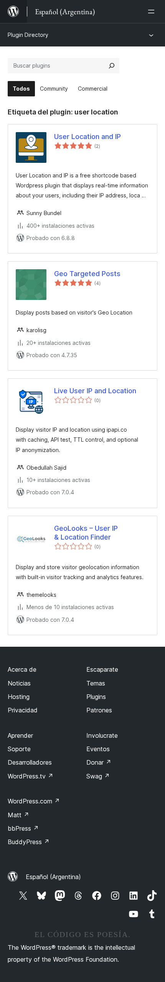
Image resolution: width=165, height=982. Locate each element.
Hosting (19, 696)
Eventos (98, 749)
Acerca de (22, 669)
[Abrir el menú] (152, 11)
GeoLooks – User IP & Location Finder (86, 532)
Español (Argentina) (53, 877)
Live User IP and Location (95, 391)
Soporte (19, 749)
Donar (98, 762)
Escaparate (102, 669)
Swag (98, 776)
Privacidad (23, 710)
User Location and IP (87, 136)
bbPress (23, 828)
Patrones (99, 710)
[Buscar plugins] (111, 65)
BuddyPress (29, 842)
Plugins (96, 696)
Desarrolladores (30, 762)
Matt (18, 815)
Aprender (20, 735)
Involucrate (102, 735)
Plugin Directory (28, 34)
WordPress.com (34, 801)
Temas (95, 683)
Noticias (19, 683)
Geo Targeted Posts (87, 274)
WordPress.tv (30, 776)
